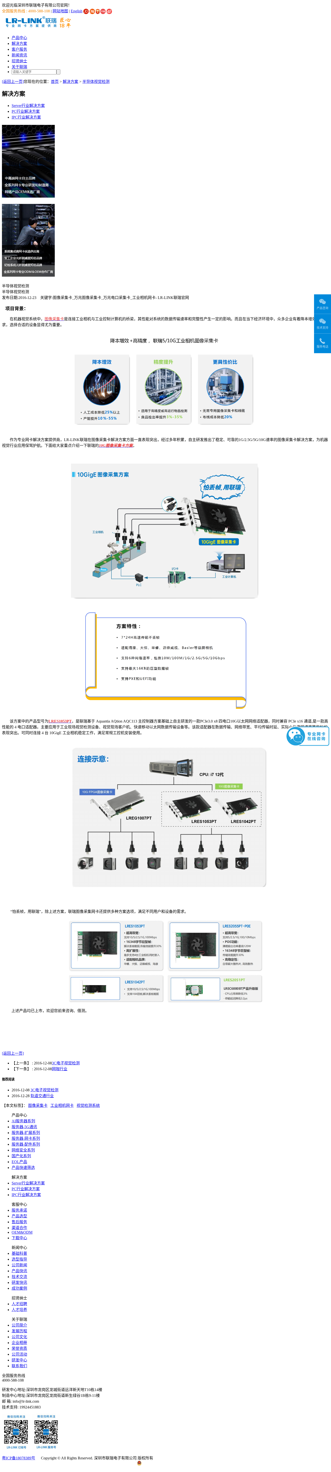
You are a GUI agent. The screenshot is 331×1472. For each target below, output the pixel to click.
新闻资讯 (19, 55)
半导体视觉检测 (96, 82)
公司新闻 (19, 1265)
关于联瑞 (19, 67)
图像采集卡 (37, 1105)
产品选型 (19, 1216)
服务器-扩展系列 (26, 1133)
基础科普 (19, 1253)
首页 (55, 82)
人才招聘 (19, 1304)
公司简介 (19, 1325)
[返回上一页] (13, 82)
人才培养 (19, 1310)
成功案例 (19, 1288)
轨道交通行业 (42, 1096)
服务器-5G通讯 (24, 1127)
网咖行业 (59, 1069)
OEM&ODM (22, 1232)
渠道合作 (19, 1228)
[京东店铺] (86, 11)
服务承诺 (19, 1210)
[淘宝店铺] (92, 11)
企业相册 (19, 1343)
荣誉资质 (19, 1348)
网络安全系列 (23, 1150)
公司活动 (19, 1354)
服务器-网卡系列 (26, 1138)
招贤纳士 (19, 61)
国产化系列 (21, 1156)
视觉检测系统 (88, 1105)
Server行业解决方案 (28, 106)
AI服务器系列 (23, 1121)
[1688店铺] (97, 11)
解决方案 (19, 43)
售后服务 (19, 1222)
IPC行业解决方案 (26, 117)
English (76, 11)
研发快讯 (19, 1282)
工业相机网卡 (62, 1105)
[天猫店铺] (103, 11)
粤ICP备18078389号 (18, 1458)
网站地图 (60, 11)
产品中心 (19, 38)
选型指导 (19, 1259)
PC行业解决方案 (26, 111)
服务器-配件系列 (26, 1144)
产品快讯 (19, 1271)
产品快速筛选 (23, 1168)
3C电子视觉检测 (66, 1063)
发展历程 (19, 1331)
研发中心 (19, 1360)
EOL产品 (19, 1162)
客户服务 (19, 49)
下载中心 (19, 1238)
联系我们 (19, 1366)
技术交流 (19, 1277)
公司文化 (19, 1337)
